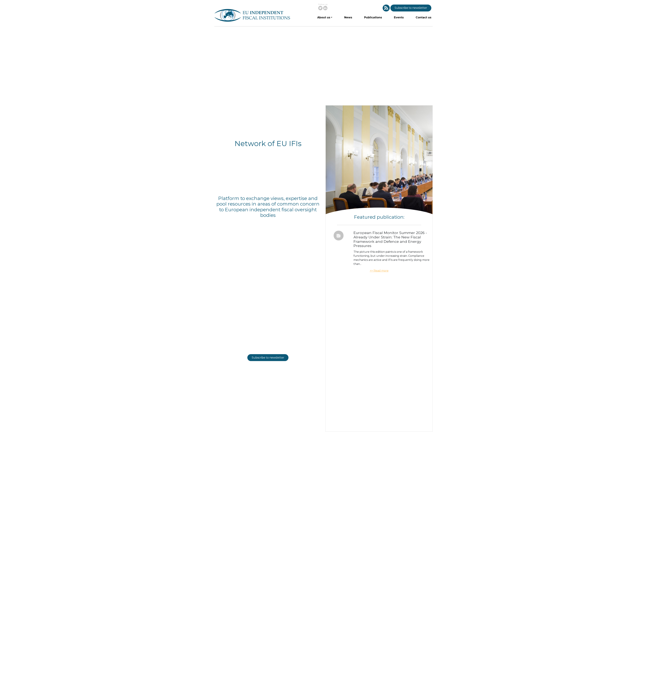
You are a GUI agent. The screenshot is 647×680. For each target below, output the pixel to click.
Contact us (423, 17)
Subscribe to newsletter (411, 7)
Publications (373, 17)
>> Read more (379, 270)
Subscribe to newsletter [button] (268, 357)
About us (323, 17)
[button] (386, 8)
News (348, 17)
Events (399, 17)
